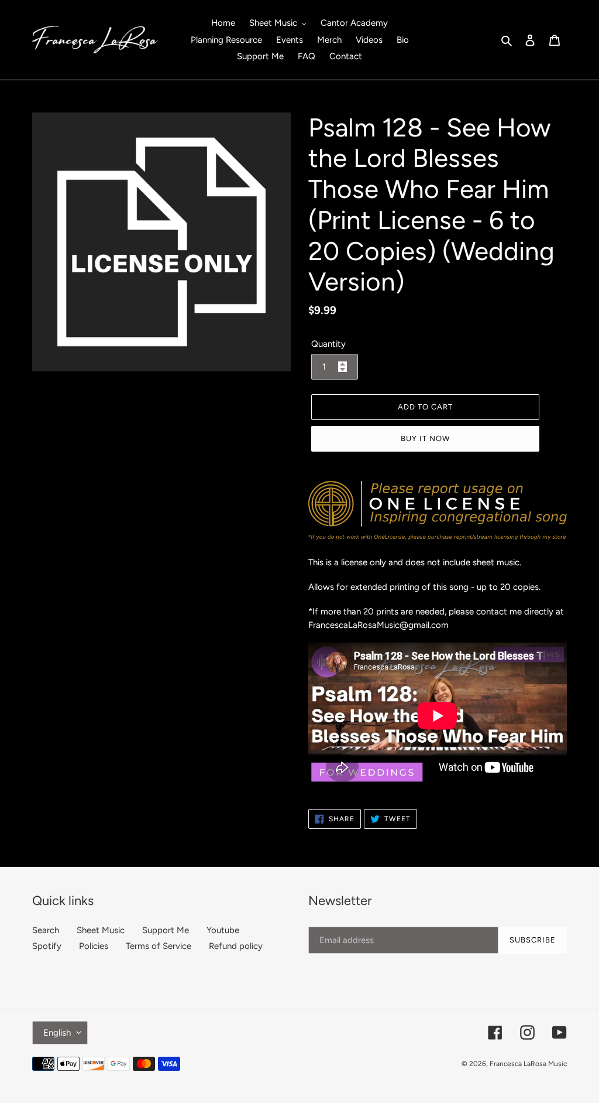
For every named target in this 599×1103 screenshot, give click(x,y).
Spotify (46, 946)
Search (45, 930)
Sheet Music (101, 930)
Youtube (222, 930)
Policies (93, 946)
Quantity (328, 344)
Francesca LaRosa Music (528, 1064)
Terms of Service (158, 946)
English (57, 1032)
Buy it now (425, 438)
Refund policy (236, 946)
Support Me (165, 930)
